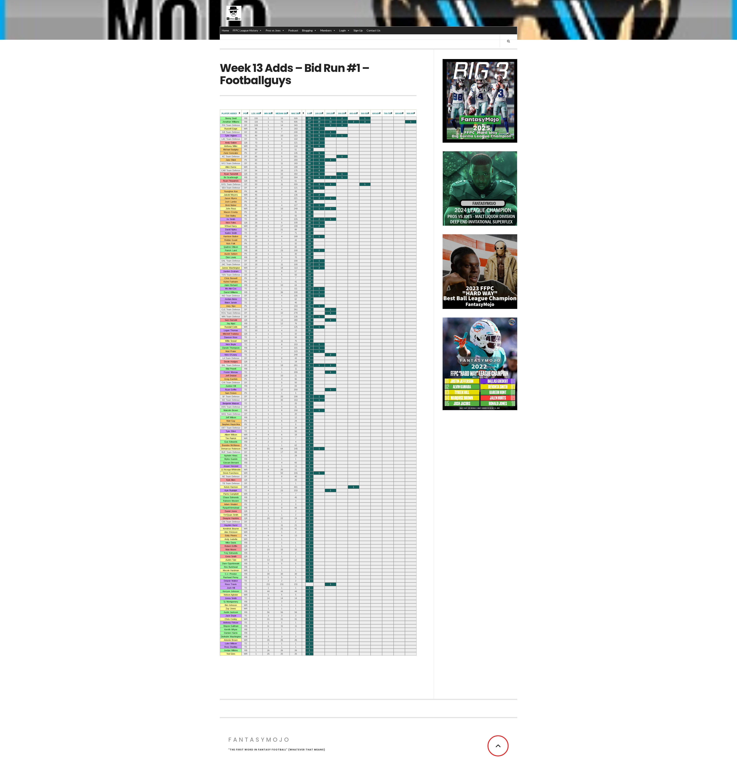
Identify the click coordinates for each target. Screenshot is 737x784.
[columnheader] (231, 113)
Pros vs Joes (273, 30)
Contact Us (373, 30)
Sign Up (358, 30)
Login (342, 30)
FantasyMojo (259, 739)
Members (326, 30)
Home (225, 30)
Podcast (293, 30)
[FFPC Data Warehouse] (233, 13)
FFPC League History (245, 30)
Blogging (307, 30)
